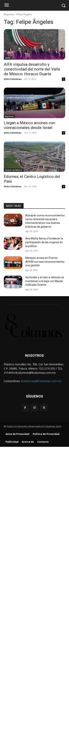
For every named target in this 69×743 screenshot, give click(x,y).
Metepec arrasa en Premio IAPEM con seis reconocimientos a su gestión (45, 261)
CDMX (8, 58)
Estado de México (13, 170)
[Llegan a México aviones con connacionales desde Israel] (34, 103)
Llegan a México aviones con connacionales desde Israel (29, 125)
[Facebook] (25, 407)
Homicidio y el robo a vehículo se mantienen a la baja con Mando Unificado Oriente (44, 281)
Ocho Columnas (12, 79)
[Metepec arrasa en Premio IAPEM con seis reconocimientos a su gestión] (13, 262)
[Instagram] (34, 407)
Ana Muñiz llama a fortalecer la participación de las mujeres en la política (44, 242)
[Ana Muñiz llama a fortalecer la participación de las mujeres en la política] (13, 243)
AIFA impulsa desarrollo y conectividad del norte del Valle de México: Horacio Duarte (32, 69)
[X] (44, 407)
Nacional (9, 116)
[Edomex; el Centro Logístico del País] (34, 156)
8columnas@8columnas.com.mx (41, 381)
